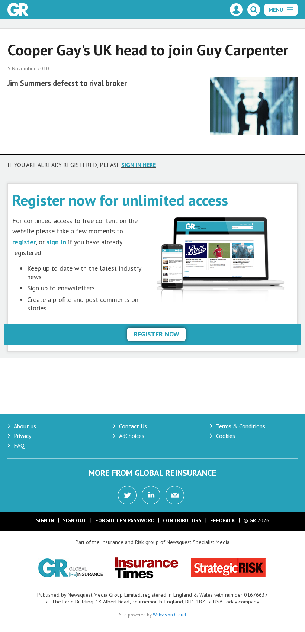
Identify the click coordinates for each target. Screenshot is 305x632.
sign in (56, 242)
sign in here (138, 164)
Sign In (45, 520)
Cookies (225, 435)
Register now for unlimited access (120, 200)
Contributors (182, 520)
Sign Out (75, 520)
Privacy (22, 435)
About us (25, 426)
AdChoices (131, 435)
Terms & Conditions (240, 426)
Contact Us (133, 426)
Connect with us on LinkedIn (151, 495)
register (24, 242)
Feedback (222, 520)
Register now (156, 334)
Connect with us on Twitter (127, 495)
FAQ (19, 445)
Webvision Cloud (169, 615)
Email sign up (174, 495)
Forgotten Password (124, 520)
